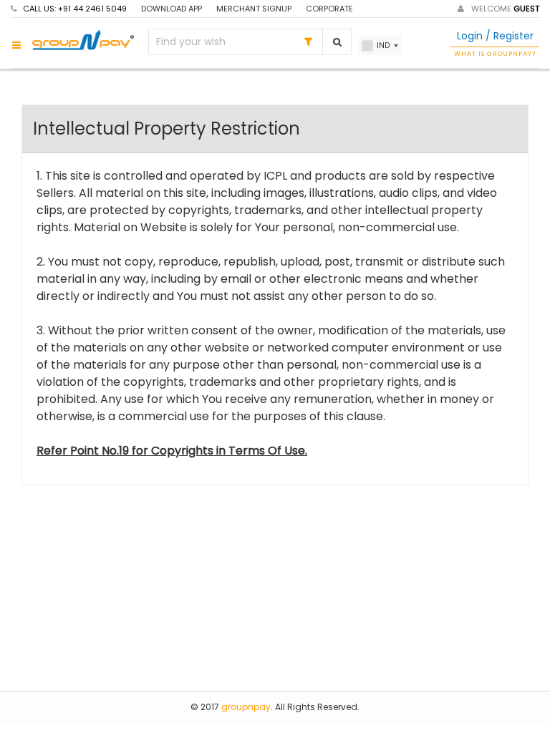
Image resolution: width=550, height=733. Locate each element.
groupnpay (246, 707)
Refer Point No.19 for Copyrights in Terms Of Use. (172, 450)
